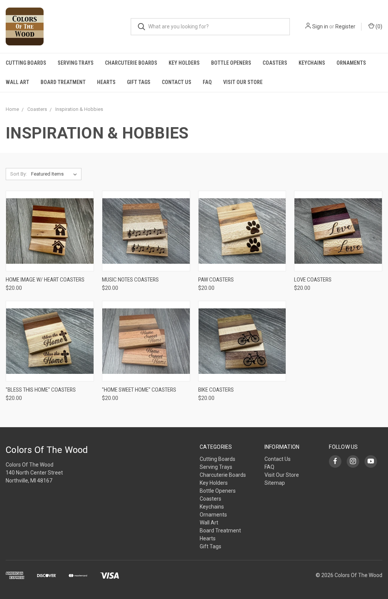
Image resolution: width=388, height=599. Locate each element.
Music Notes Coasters (130, 279)
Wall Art (17, 82)
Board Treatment (63, 82)
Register (345, 26)
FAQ (207, 82)
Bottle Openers (231, 63)
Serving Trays (76, 63)
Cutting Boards (26, 63)
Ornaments (351, 63)
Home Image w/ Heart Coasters (45, 279)
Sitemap (274, 483)
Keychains (312, 63)
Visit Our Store (243, 82)
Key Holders (184, 63)
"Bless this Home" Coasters (41, 389)
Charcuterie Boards (131, 63)
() (378, 26)
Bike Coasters (216, 389)
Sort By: (18, 174)
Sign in (320, 26)
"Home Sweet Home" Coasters (139, 389)
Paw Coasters (216, 279)
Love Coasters (313, 279)
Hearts (106, 82)
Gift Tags (138, 82)
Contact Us (176, 82)
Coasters (275, 63)
